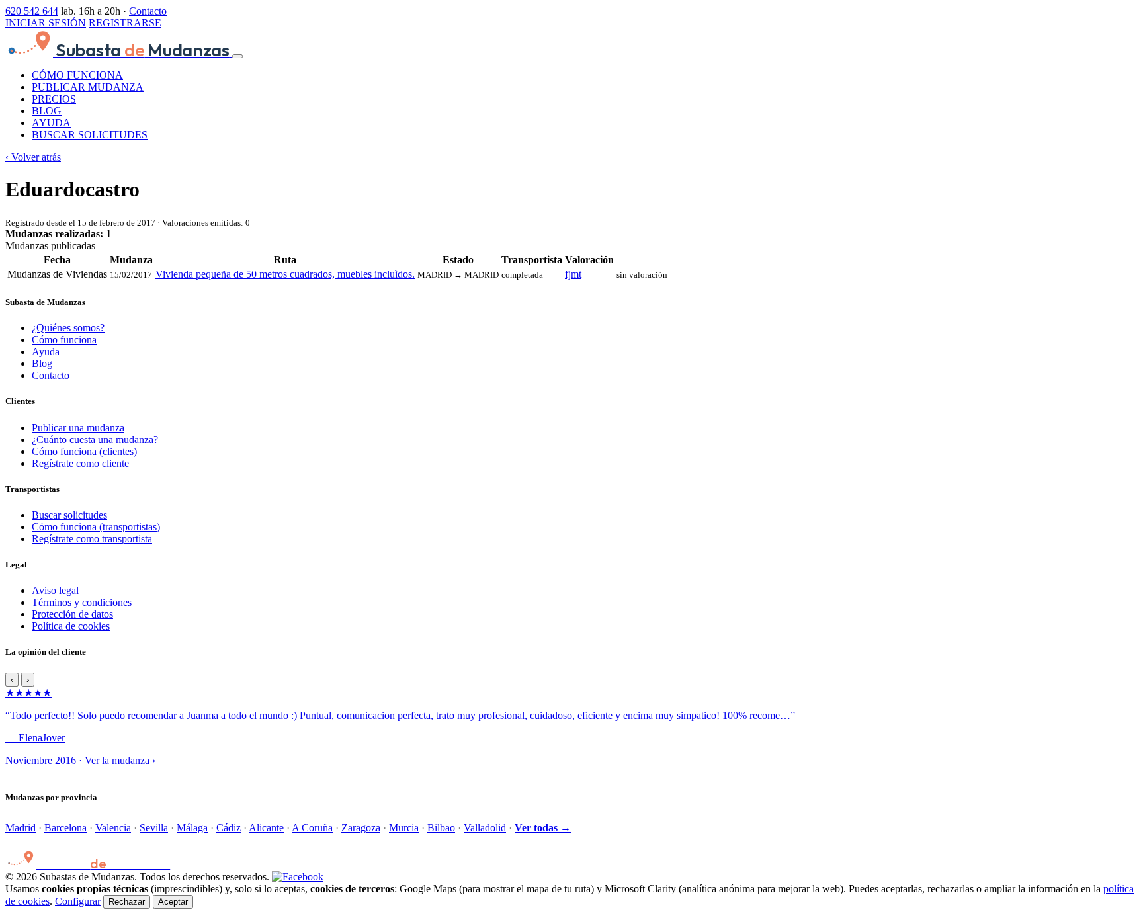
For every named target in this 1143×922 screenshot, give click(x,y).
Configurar (78, 901)
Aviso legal (55, 590)
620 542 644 (31, 11)
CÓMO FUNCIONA (77, 75)
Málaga (192, 827)
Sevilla (154, 827)
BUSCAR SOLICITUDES (90, 134)
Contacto (148, 11)
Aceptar (173, 902)
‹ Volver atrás (33, 157)
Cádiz (228, 827)
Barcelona (65, 827)
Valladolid (485, 827)
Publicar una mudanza (78, 427)
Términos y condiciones (82, 602)
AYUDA (51, 122)
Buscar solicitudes (69, 515)
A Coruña (312, 827)
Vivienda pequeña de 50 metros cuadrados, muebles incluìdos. (285, 274)
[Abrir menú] (237, 56)
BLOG (47, 110)
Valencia (113, 827)
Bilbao (441, 827)
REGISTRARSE (125, 22)
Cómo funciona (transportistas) (96, 526)
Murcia (404, 827)
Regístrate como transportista (92, 538)
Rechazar (126, 902)
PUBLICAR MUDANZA (88, 87)
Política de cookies (71, 626)
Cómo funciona (64, 339)
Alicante (266, 827)
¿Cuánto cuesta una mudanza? (95, 439)
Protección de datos (72, 614)
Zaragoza (360, 827)
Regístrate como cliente (80, 463)
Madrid (20, 827)
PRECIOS (54, 99)
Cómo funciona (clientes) (84, 451)
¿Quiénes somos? (68, 327)
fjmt (573, 274)
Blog (42, 363)
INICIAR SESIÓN (45, 22)
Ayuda (46, 351)
